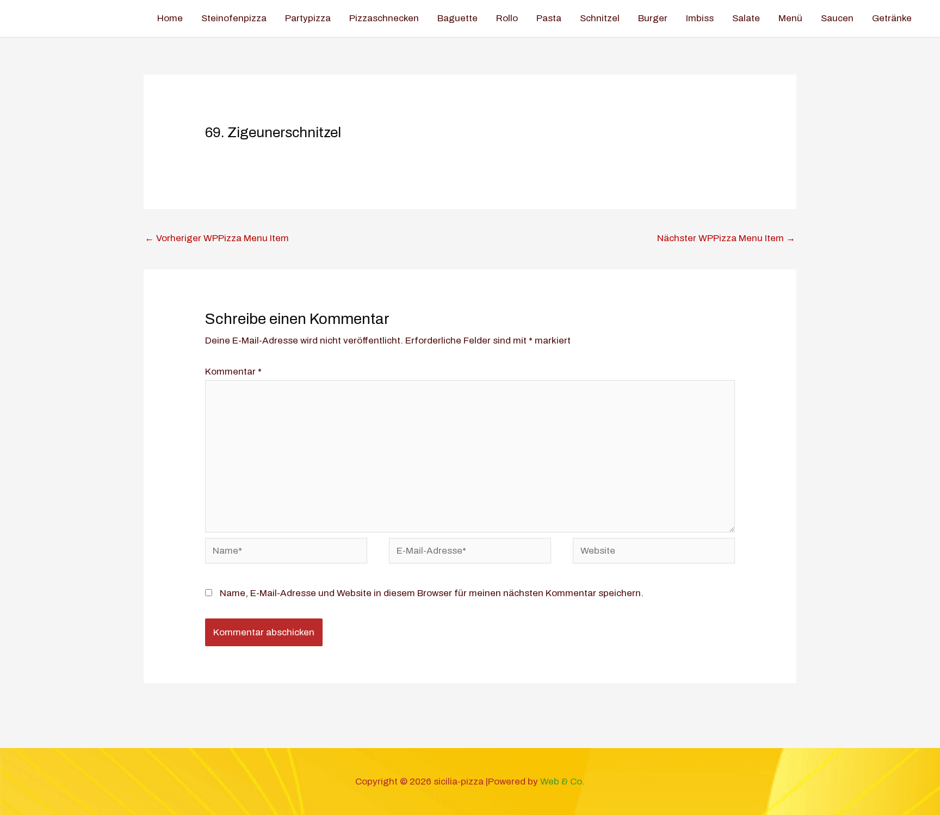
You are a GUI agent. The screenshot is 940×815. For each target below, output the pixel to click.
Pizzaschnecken (384, 18)
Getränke (892, 18)
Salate (746, 18)
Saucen (837, 18)
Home (170, 18)
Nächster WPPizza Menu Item (726, 238)
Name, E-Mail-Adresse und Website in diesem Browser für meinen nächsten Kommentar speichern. (432, 593)
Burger (652, 18)
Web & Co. (562, 781)
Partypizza (308, 18)
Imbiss (700, 18)
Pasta (548, 18)
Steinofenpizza (234, 18)
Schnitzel (600, 18)
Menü (790, 18)
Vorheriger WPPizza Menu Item (217, 238)
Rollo (507, 18)
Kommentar (233, 371)
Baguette (457, 18)
